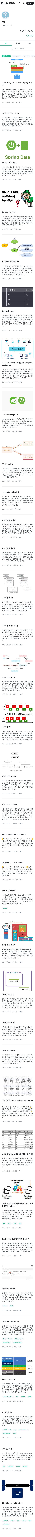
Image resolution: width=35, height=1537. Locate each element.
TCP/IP (23, 1397)
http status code (23, 1430)
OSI (17, 1397)
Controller (10, 1466)
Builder (5, 1306)
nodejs (26, 56)
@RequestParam (7, 1339)
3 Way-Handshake (8, 1397)
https (14, 1433)
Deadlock (5, 1520)
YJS (3, 22)
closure (5, 908)
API (4, 1466)
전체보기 (6, 56)
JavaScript (16, 56)
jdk (20, 1223)
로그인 (30, 3)
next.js (18, 1466)
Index (12, 1520)
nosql (24, 1520)
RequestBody (6, 1342)
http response (6, 1433)
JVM (9, 1223)
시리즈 (17, 43)
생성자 (11, 1306)
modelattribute (17, 1342)
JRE (4, 1223)
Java (15, 1223)
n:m (18, 1520)
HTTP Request (7, 1430)
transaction (6, 1524)
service (25, 1466)
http (15, 1430)
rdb (30, 1520)
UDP (29, 1397)
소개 (29, 43)
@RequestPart (19, 1339)
